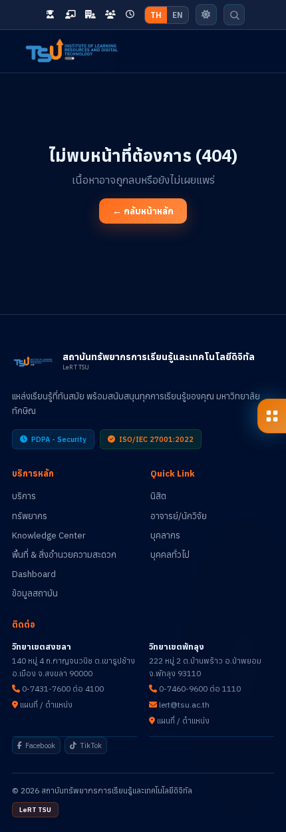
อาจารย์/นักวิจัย (178, 516)
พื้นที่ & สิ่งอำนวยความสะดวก (64, 554)
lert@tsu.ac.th (183, 705)
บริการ (24, 496)
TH (156, 15)
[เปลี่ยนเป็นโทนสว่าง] (206, 14)
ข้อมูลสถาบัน (35, 593)
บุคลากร (165, 535)
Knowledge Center (49, 535)
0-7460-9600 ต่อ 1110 (199, 689)
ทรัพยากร (29, 516)
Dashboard (34, 574)
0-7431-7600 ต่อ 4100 (62, 689)
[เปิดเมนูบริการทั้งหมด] (271, 416)
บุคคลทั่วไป (170, 554)
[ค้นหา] (234, 14)
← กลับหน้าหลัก (143, 211)
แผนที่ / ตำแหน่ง (45, 705)
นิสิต (158, 496)
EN (177, 15)
